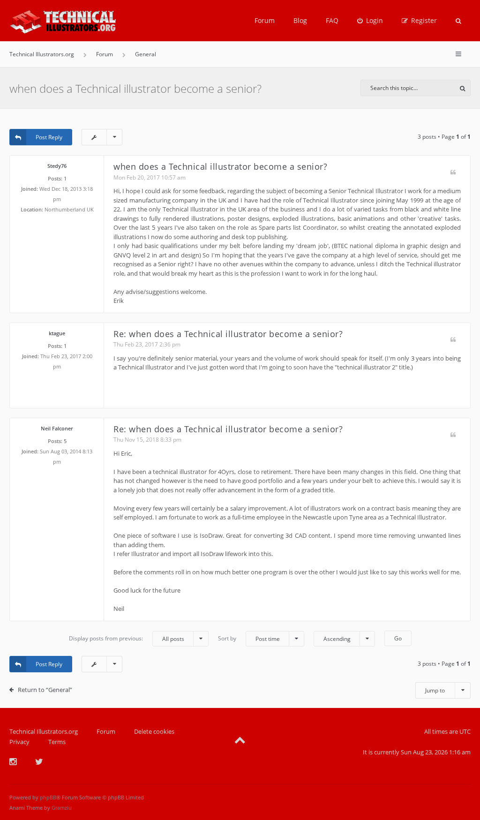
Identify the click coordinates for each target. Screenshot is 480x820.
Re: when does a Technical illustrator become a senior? (228, 333)
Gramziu (62, 807)
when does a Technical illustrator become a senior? (135, 88)
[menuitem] (370, 20)
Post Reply (49, 137)
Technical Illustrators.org (43, 731)
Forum (265, 20)
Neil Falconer (57, 428)
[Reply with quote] (453, 173)
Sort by (249, 638)
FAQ (332, 20)
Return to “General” (45, 689)
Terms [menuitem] (57, 741)
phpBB (48, 797)
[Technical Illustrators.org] (62, 21)
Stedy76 (57, 165)
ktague (57, 333)
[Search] (462, 88)
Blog (300, 20)
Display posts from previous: (126, 638)
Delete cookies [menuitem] (154, 731)
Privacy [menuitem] (19, 741)
